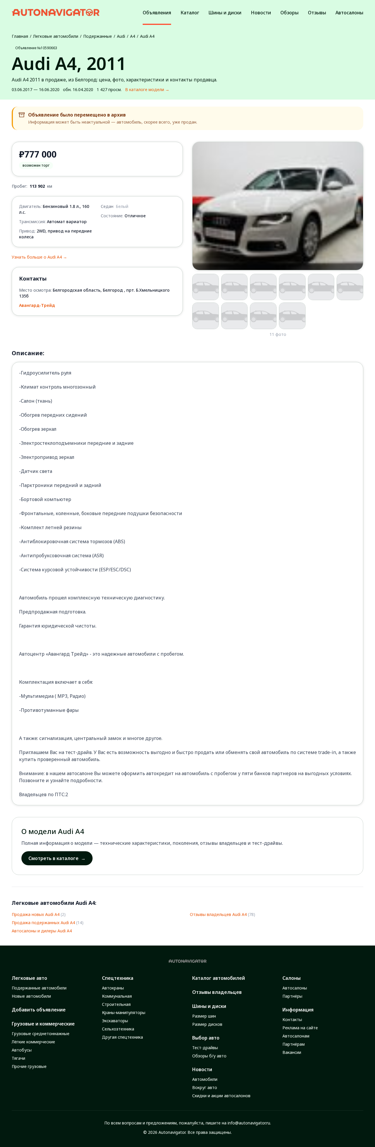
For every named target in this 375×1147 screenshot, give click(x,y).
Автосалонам (295, 1036)
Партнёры (292, 996)
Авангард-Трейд (37, 305)
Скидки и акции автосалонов (221, 1095)
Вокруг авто (204, 1087)
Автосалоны (294, 988)
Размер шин (204, 1016)
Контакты (292, 1019)
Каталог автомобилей (218, 978)
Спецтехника (117, 978)
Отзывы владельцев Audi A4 (218, 914)
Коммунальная (117, 996)
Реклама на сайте (300, 1027)
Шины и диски (209, 1006)
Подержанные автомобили (39, 988)
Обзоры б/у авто (209, 1056)
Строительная (116, 1004)
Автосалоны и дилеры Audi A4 (42, 931)
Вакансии (291, 1052)
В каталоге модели (147, 89)
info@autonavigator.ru (249, 1123)
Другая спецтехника (122, 1037)
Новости (202, 1069)
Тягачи (18, 1058)
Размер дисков (207, 1024)
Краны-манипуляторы (123, 1012)
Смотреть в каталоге (57, 858)
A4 (132, 36)
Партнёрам (293, 1044)
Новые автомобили (31, 996)
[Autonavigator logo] (56, 12)
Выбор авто (205, 1038)
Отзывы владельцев (217, 992)
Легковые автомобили (55, 36)
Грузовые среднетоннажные (40, 1033)
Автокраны (113, 988)
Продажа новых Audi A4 (35, 914)
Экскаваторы (115, 1020)
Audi (121, 36)
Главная (20, 36)
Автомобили (204, 1079)
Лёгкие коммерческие (33, 1042)
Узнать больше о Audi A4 (39, 257)
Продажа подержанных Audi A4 (43, 922)
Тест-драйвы (205, 1047)
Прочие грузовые (29, 1066)
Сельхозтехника (118, 1029)
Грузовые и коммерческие (43, 1023)
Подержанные (97, 36)
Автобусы (22, 1050)
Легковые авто (29, 978)
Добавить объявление (39, 1009)
